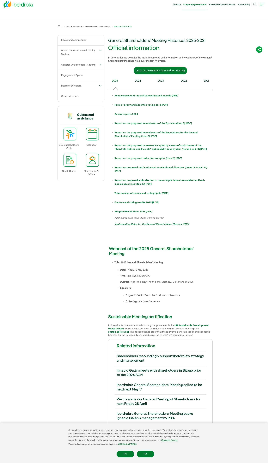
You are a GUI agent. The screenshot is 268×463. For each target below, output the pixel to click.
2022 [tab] (184, 81)
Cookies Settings (127, 444)
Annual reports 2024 (126, 114)
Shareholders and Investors (222, 4)
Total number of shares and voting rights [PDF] (141, 193)
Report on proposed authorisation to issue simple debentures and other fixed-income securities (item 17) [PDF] (159, 182)
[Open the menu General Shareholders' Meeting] (100, 64)
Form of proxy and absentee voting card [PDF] (141, 105)
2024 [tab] (138, 81)
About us (177, 4)
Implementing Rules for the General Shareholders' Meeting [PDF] (151, 224)
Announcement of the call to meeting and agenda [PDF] (146, 96)
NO (125, 454)
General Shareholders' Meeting (97, 26)
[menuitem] (80, 40)
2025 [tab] (115, 81)
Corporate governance (194, 4)
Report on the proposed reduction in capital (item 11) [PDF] (148, 158)
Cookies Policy (169, 440)
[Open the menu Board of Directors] (100, 85)
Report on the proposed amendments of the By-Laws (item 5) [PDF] (153, 123)
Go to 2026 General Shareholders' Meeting (160, 70)
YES (145, 454)
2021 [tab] (206, 81)
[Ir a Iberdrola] (14, 5)
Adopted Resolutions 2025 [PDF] (133, 212)
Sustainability (243, 4)
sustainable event (118, 332)
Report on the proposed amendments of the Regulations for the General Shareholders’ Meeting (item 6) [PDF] (156, 135)
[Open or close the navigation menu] (262, 6)
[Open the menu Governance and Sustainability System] (100, 50)
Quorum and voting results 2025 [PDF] (136, 202)
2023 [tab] (161, 81)
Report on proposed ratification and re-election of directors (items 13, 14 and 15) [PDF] (160, 169)
